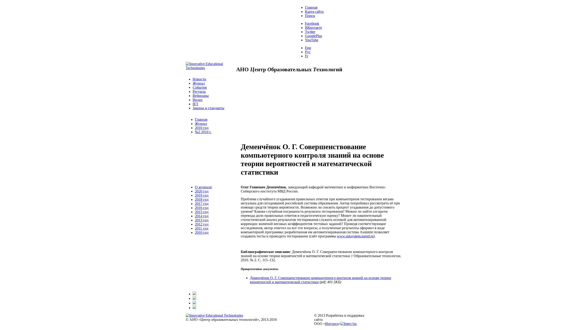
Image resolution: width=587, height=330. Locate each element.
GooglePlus (313, 36)
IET (195, 104)
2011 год (201, 228)
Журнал (199, 83)
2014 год (201, 216)
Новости (199, 79)
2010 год (201, 128)
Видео (197, 100)
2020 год (201, 191)
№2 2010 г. (203, 132)
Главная (311, 7)
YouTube (311, 40)
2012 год (201, 224)
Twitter (310, 32)
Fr (306, 56)
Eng (308, 48)
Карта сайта (314, 12)
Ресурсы (199, 92)
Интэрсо (331, 324)
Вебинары (201, 96)
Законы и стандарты (208, 108)
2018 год (201, 199)
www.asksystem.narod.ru (355, 236)
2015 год (201, 212)
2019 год (201, 195)
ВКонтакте (313, 28)
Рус (307, 52)
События (200, 87)
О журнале (203, 187)
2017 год (201, 204)
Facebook (312, 23)
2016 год (201, 208)
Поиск (310, 16)
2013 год (201, 220)
